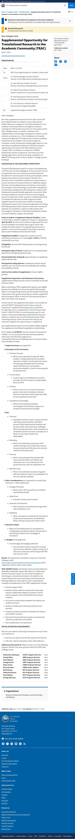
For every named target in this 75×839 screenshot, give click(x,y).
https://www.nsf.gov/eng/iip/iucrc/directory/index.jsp (21, 563)
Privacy (30, 836)
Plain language (67, 836)
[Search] (65, 5)
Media (4, 798)
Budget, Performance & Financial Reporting (16, 815)
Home (4, 12)
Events (4, 778)
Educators (5, 800)
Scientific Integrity (7, 826)
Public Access (6, 817)
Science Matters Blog (8, 781)
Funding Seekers (7, 789)
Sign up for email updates (14, 738)
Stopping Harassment (9, 820)
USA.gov (50, 836)
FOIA (35, 836)
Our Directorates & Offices (10, 761)
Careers (4, 758)
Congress (5, 795)
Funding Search (24, 12)
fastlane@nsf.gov (32, 312)
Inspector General (21, 836)
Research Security (7, 823)
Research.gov (6, 829)
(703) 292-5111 (7, 734)
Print (71, 12)
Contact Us (5, 767)
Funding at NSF (12, 12)
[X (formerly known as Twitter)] (7, 743)
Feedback (73, 581)
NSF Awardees (6, 792)
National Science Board (9, 764)
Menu (71, 5)
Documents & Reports (9, 812)
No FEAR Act (42, 836)
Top (71, 701)
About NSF (5, 755)
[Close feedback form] (73, 575)
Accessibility (58, 836)
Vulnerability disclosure (8, 836)
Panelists (4, 803)
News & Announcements (10, 775)
